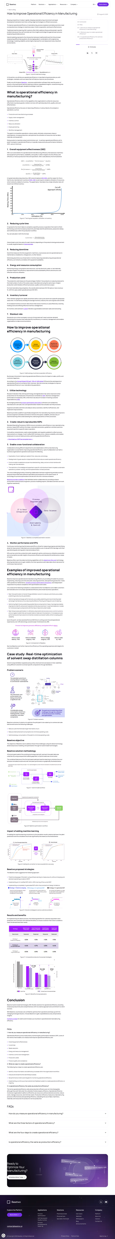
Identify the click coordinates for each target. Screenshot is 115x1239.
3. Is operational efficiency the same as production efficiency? (90, 37)
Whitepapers (80, 1219)
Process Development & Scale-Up (42, 1224)
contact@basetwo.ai (14, 1226)
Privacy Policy (65, 1236)
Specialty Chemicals (63, 1219)
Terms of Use (75, 1236)
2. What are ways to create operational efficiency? (90, 33)
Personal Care (61, 1216)
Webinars (79, 1216)
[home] (11, 4)
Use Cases (79, 1214)
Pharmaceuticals (62, 1214)
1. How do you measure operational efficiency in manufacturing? (89, 28)
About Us (98, 1216)
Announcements (81, 1224)
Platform (33, 4)
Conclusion (82, 22)
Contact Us (98, 1221)
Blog (77, 1221)
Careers (97, 1219)
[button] (42, 4)
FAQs (81, 25)
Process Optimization (41, 1214)
